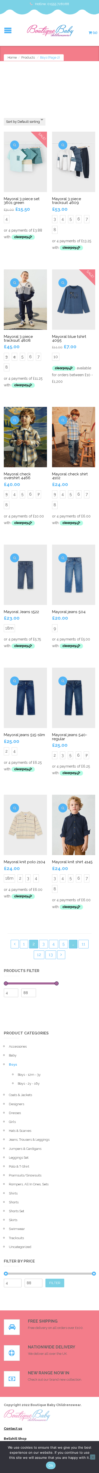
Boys (13, 1064)
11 (83, 944)
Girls (12, 1122)
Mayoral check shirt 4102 (70, 476)
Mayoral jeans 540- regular (69, 737)
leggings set (18, 1157)
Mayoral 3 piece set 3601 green (22, 201)
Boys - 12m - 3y (29, 1075)
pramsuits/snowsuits (25, 1175)
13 (51, 954)
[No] (92, 1457)
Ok (50, 1465)
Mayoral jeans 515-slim (24, 735)
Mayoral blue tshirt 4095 (69, 338)
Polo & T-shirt (19, 1166)
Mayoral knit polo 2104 (24, 862)
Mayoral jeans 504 (69, 612)
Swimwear (17, 1229)
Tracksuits (16, 1238)
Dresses (15, 1113)
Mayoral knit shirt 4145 (72, 862)
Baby (12, 1055)
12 (39, 954)
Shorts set (16, 1211)
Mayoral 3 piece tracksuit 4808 (18, 338)
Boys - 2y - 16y (29, 1083)
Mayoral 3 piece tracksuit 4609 (66, 201)
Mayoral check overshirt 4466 (17, 476)
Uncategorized (20, 1247)
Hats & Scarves (20, 1131)
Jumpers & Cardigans (25, 1149)
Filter (54, 1283)
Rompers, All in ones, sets (28, 1184)
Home (12, 57)
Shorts (14, 1202)
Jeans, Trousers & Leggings (29, 1139)
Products (28, 57)
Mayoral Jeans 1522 (21, 612)
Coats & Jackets (20, 1095)
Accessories (18, 1046)
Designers (16, 1104)
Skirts (13, 1220)
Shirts (13, 1193)
